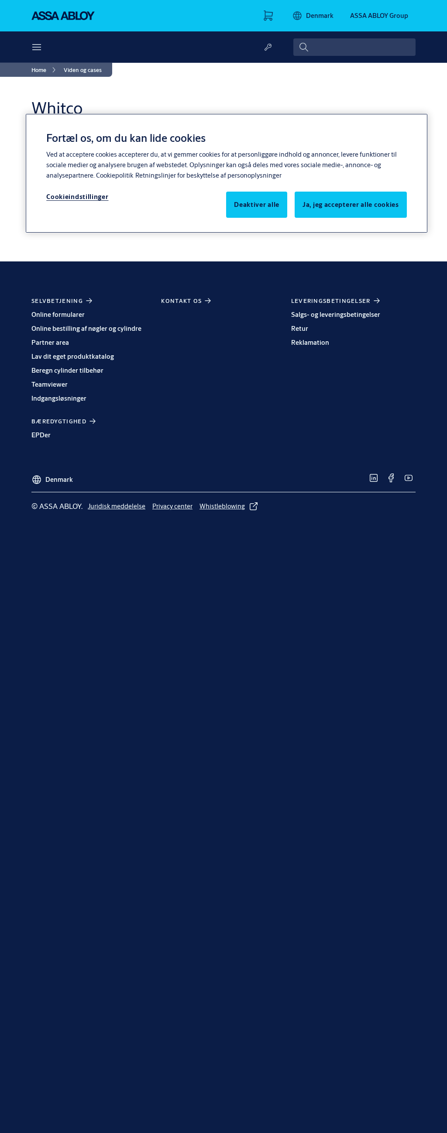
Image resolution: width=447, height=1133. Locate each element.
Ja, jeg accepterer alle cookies (351, 204)
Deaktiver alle (256, 204)
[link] (44, 69)
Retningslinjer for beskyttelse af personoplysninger (208, 175)
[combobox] (354, 47)
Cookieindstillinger (77, 196)
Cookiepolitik (114, 175)
